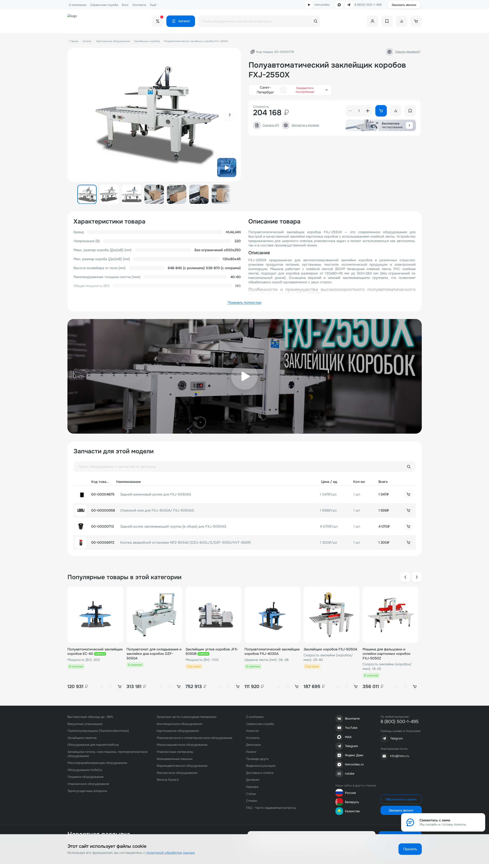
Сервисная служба (104, 5)
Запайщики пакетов (82, 738)
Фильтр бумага (168, 780)
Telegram (351, 746)
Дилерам (252, 780)
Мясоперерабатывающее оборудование (97, 763)
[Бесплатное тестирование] (409, 125)
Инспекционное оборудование (179, 724)
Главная (73, 41)
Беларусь (352, 802)
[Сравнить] (101, 686)
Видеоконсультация (260, 766)
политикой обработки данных (170, 853)
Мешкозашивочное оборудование (182, 745)
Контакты (139, 5)
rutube (349, 774)
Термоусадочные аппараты (87, 791)
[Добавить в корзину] (408, 494)
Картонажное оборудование (113, 41)
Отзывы (251, 801)
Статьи (251, 794)
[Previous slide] (405, 577)
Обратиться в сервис (401, 799)
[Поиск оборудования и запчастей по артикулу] (408, 466)
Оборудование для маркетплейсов (93, 745)
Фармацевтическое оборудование (182, 766)
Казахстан (352, 811)
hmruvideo (322, 5)
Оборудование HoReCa (84, 770)
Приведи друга (257, 759)
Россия (350, 793)
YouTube (351, 728)
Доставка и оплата (259, 773)
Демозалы (253, 745)
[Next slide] (230, 115)
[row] (245, 494)
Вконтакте (352, 719)
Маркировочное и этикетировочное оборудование (194, 738)
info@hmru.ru (399, 756)
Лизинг (251, 752)
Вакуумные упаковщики (85, 724)
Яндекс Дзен (354, 755)
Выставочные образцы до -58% (90, 717)
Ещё (153, 5)
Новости (252, 731)
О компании (77, 5)
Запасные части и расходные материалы (186, 717)
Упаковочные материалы (175, 752)
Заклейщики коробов (147, 41)
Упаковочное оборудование (88, 784)
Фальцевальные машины (175, 759)
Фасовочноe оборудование (177, 773)
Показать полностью (245, 302)
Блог (125, 5)
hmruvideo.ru (354, 764)
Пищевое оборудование (85, 777)
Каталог (87, 41)
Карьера (252, 787)
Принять (410, 849)
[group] (154, 115)
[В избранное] (110, 686)
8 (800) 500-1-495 (368, 5)
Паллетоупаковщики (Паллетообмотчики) (98, 731)
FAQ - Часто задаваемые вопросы (271, 808)
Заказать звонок (404, 5)
